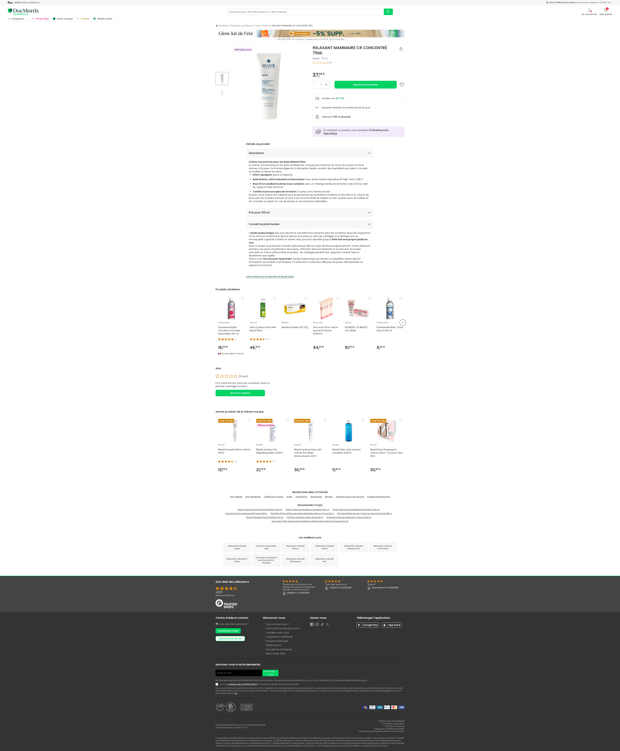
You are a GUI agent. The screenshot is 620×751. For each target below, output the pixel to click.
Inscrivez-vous (270, 673)
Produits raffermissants (378, 496)
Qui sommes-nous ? (277, 624)
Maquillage (316, 496)
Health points (273, 645)
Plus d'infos (330, 133)
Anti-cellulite (236, 496)
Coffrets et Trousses (273, 496)
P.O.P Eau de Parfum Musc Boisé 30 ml (304, 517)
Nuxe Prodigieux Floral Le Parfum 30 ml (264, 517)
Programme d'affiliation (279, 636)
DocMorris (223, 25)
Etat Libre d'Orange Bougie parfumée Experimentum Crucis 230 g (302, 513)
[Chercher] (388, 12)
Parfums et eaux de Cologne (350, 496)
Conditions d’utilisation (392, 723)
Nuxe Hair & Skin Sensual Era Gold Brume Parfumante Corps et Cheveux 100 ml (310, 521)
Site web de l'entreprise (279, 649)
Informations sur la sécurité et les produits (270, 276)
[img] (269, 86)
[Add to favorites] (401, 84)
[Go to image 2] (222, 92)
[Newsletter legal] (217, 684)
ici (236, 693)
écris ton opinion (240, 393)
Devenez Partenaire (277, 641)
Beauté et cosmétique (241, 25)
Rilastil (316, 58)
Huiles (289, 496)
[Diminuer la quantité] (316, 85)
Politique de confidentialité (391, 721)
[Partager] (400, 48)
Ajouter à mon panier (365, 84)
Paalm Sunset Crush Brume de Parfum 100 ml (260, 509)
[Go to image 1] (222, 78)
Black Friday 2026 (275, 653)
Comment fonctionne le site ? (283, 628)
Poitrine (266, 25)
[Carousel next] (403, 322)
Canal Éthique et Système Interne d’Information (381, 731)
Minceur (329, 496)
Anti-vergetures (253, 496)
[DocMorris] (23, 12)
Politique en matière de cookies (389, 728)
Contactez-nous (228, 630)
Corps (258, 25)
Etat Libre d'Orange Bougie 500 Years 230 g (246, 513)
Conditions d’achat (394, 726)
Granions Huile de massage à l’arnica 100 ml (348, 517)
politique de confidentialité (242, 684)
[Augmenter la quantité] (326, 85)
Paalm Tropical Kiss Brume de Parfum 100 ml (307, 509)
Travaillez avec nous (277, 632)
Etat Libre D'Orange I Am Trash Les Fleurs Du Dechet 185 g (364, 513)
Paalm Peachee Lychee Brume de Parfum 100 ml (355, 509)
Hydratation (301, 496)
